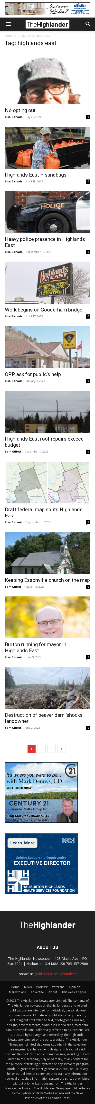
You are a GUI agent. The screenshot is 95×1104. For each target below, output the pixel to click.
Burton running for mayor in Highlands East (35, 647)
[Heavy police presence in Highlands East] (47, 212)
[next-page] (61, 749)
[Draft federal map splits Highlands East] (47, 482)
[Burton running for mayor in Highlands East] (47, 617)
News (28, 987)
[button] (8, 24)
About (52, 992)
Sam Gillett (13, 451)
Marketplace (17, 992)
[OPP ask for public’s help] (47, 347)
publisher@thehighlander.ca (56, 974)
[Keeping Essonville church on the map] (47, 553)
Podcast (42, 987)
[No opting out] (47, 78)
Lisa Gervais (13, 117)
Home (9, 36)
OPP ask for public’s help (33, 374)
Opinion (74, 987)
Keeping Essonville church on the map (47, 580)
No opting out (20, 110)
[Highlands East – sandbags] (47, 148)
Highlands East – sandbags (35, 175)
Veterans (58, 987)
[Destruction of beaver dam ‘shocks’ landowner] (47, 688)
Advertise (37, 992)
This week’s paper (74, 992)
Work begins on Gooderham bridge (43, 310)
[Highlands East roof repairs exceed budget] (47, 412)
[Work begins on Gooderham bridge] (47, 283)
